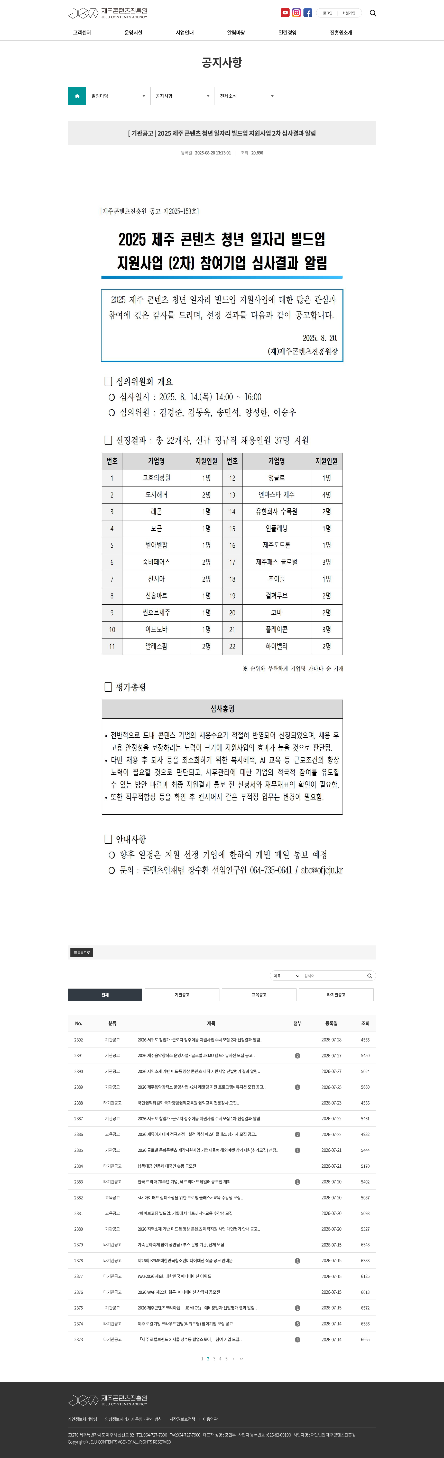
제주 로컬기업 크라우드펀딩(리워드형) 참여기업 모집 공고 (185, 1323)
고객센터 (82, 32)
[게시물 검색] (370, 975)
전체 (105, 995)
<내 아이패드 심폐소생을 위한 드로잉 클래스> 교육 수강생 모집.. (190, 1197)
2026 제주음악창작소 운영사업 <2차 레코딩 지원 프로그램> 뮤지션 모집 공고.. (201, 1087)
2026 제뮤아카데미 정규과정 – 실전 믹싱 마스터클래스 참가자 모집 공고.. (197, 1134)
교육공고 (259, 995)
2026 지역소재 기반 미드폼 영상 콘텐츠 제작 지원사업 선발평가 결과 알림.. (199, 1071)
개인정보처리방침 (82, 1419)
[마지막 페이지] (241, 1358)
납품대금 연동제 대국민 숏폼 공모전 (167, 1166)
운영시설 (133, 32)
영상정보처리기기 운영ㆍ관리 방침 (133, 1419)
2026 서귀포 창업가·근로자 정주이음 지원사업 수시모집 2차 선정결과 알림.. (200, 1039)
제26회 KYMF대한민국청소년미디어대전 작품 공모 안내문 (185, 1260)
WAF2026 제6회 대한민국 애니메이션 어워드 (174, 1276)
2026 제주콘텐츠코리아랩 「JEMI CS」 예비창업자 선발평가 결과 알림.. (197, 1307)
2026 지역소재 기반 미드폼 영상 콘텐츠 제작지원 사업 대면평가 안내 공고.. (199, 1229)
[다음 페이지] (233, 1358)
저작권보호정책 (182, 1419)
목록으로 (83, 952)
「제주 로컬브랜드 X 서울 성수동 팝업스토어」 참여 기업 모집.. (190, 1339)
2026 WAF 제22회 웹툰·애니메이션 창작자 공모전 (179, 1292)
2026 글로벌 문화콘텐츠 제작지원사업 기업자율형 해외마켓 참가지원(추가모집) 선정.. (208, 1150)
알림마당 (236, 32)
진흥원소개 (341, 32)
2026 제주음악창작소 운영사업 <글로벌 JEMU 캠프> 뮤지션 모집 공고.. (196, 1055)
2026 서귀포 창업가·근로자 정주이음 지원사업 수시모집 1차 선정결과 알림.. (200, 1118)
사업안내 (184, 32)
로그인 (327, 12)
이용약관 (210, 1419)
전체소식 (228, 95)
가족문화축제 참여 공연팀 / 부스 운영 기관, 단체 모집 (181, 1244)
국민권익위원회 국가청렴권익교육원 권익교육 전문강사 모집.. (188, 1103)
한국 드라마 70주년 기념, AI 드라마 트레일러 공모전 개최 (184, 1181)
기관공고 (182, 995)
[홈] (77, 96)
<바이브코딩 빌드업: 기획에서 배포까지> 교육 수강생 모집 (185, 1213)
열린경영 (287, 32)
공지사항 (164, 95)
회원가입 (349, 12)
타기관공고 (336, 995)
